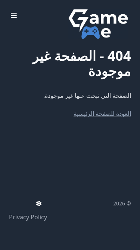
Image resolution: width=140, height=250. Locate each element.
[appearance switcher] (39, 204)
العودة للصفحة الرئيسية (102, 113)
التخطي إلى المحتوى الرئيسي (84, 6)
